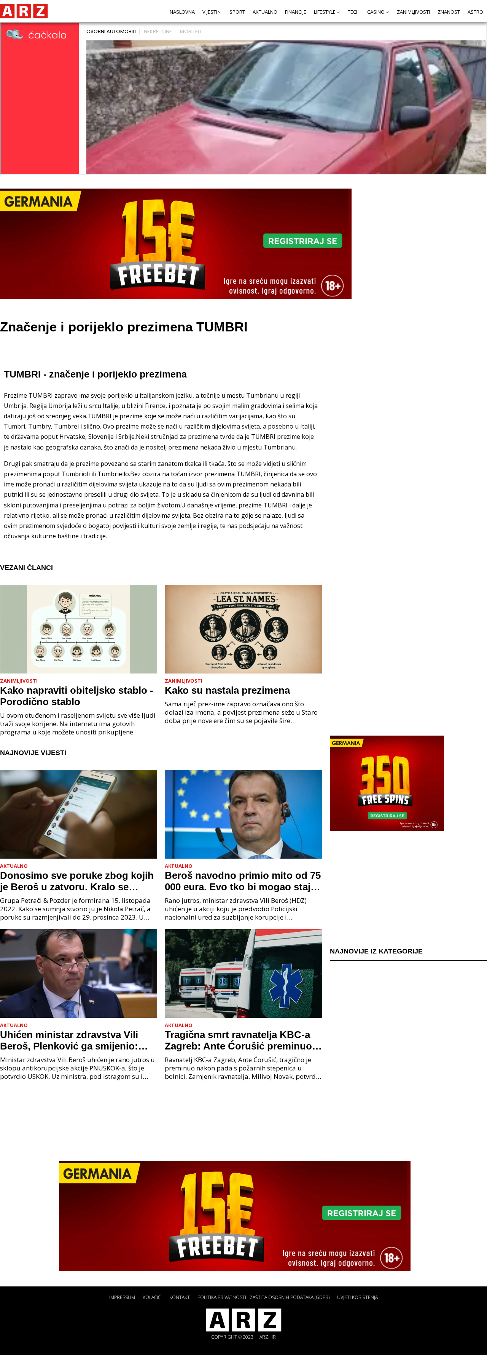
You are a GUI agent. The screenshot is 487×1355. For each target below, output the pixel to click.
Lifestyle (325, 11)
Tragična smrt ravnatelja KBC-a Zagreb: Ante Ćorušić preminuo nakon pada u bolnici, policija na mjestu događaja (240, 1040)
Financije (295, 11)
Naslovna (182, 11)
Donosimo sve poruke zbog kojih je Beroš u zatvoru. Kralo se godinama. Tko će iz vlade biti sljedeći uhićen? (77, 881)
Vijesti (209, 11)
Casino (376, 11)
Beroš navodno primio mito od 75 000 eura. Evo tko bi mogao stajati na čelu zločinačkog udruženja (243, 881)
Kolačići (152, 1297)
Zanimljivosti (413, 11)
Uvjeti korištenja (357, 1297)
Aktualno (265, 11)
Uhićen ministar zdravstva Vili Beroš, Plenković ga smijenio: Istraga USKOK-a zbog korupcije (75, 1040)
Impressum (122, 1297)
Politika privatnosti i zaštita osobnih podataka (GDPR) (263, 1297)
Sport (237, 11)
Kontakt (179, 1297)
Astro (475, 11)
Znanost (449, 11)
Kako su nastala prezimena (227, 690)
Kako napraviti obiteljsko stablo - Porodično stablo (76, 696)
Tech (354, 11)
